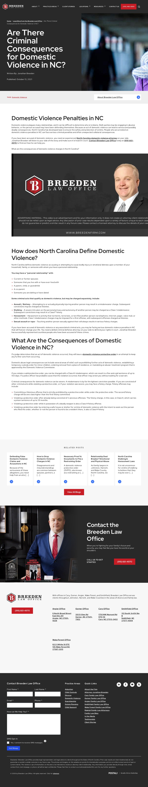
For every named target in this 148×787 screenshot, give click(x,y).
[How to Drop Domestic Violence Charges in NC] (47, 469)
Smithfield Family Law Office (97, 704)
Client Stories (68, 6)
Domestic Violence (19, 97)
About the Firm (91, 689)
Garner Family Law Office (95, 698)
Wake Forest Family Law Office (98, 707)
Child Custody (71, 692)
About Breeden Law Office (110, 97)
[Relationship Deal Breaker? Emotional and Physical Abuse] (101, 469)
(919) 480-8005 (128, 6)
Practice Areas (50, 6)
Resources (98, 6)
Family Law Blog (91, 713)
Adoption (69, 689)
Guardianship (70, 701)
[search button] (140, 6)
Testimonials (90, 719)
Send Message (13, 748)
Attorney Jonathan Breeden (96, 692)
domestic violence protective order (99, 354)
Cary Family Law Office (94, 695)
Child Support (71, 707)
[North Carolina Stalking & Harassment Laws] (128, 469)
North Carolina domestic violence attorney (97, 138)
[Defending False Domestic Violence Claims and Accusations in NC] (20, 469)
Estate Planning (71, 704)
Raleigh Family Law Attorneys (97, 710)
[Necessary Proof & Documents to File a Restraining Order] (74, 469)
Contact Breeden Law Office (102, 140)
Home (9, 21)
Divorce (68, 695)
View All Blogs (74, 492)
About (34, 6)
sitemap (56, 773)
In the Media (90, 716)
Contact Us (114, 6)
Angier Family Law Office (95, 701)
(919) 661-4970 (124, 561)
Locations (83, 6)
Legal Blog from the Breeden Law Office (27, 21)
